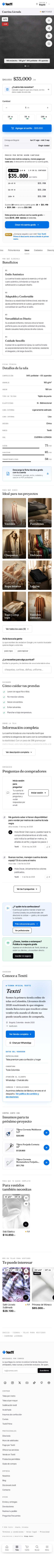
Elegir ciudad (43, 145)
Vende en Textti (8, 1454)
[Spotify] (49, 1382)
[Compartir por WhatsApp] (49, 36)
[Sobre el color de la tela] (49, 43)
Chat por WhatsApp (21, 1042)
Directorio (6, 1436)
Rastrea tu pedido (9, 1511)
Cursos (5, 1419)
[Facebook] (5, 1382)
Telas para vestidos (34, 1332)
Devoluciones (8, 1506)
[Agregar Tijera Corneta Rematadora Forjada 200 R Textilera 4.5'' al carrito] (46, 1162)
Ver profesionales (22, 930)
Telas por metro (8, 1396)
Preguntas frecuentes (11, 1516)
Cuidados (38, 250)
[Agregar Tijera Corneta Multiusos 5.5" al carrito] (46, 1133)
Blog (4, 1480)
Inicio (6, 1332)
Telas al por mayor (10, 1400)
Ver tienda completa (18, 1034)
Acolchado (6, 1410)
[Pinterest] (41, 1382)
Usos (27, 250)
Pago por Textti (8, 1445)
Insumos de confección (12, 1414)
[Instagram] (12, 1382)
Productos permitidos (11, 1459)
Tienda (16, 1332)
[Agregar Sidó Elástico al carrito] (25, 1224)
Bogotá (16, 140)
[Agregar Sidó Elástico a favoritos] (26, 1198)
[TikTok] (34, 1382)
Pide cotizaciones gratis (25, 924)
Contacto (6, 1490)
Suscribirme (44, 1370)
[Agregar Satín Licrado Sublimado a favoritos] (26, 1271)
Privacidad (45, 1532)
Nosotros (6, 1476)
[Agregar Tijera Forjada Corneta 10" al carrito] (46, 1147)
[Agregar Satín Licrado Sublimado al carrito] (25, 1297)
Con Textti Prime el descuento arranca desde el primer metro (31, 236)
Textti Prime (7, 1424)
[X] (19, 1382)
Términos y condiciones (13, 1532)
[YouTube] (27, 1382)
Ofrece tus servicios (10, 1450)
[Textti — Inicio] (7, 4)
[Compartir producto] (49, 28)
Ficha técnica (14, 250)
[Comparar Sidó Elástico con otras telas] (26, 1203)
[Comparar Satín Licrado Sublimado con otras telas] (26, 1276)
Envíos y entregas (9, 1502)
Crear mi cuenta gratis (25, 224)
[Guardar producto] (49, 20)
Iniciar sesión (37, 793)
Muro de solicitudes (10, 1440)
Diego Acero (28, 1536)
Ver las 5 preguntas (25, 889)
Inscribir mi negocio (23, 956)
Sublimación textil (9, 1405)
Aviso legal (31, 1532)
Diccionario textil (9, 1485)
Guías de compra (9, 1463)
